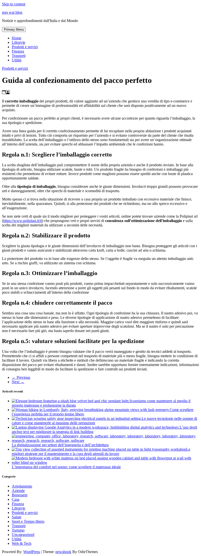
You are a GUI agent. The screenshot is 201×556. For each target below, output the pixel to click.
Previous (21, 377)
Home (16, 38)
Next (18, 382)
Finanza (18, 51)
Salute (16, 517)
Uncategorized (23, 535)
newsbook (63, 552)
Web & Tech (21, 543)
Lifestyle (18, 42)
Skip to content (13, 4)
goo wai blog (12, 12)
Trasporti (18, 56)
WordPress (31, 552)
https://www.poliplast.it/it (22, 221)
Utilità (16, 60)
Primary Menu (14, 29)
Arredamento (22, 486)
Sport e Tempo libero (28, 521)
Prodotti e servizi (25, 47)
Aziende (18, 491)
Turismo (18, 530)
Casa (15, 499)
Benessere (19, 495)
